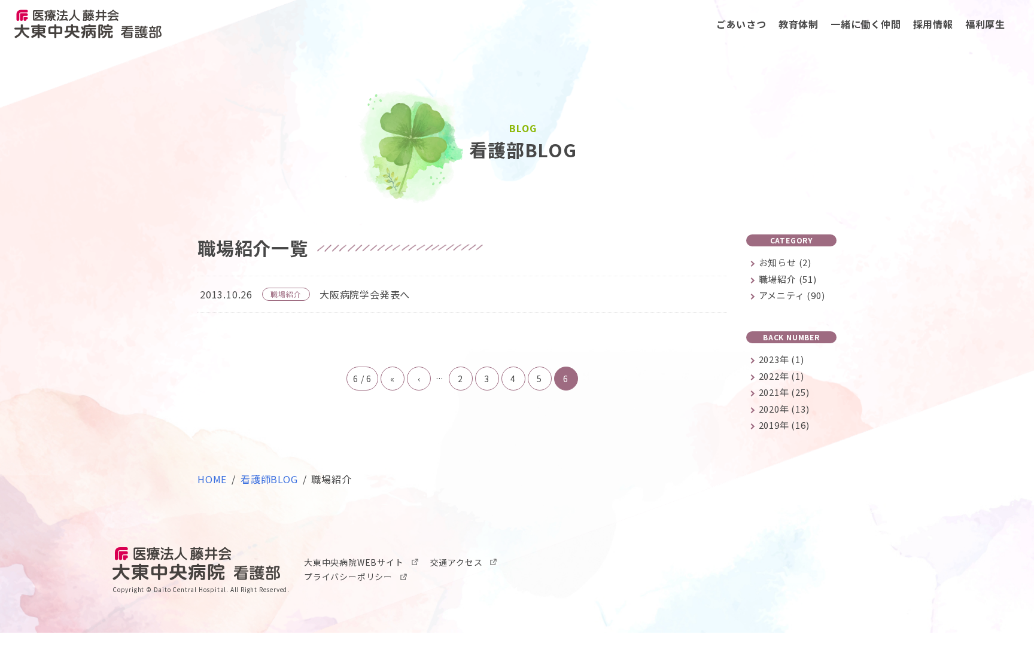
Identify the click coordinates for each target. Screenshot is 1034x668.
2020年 (784, 408)
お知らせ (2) (785, 262)
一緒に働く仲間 (866, 24)
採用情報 (933, 24)
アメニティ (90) (792, 295)
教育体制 (798, 24)
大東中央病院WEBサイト (354, 562)
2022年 (781, 376)
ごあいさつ (741, 24)
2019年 (784, 425)
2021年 (784, 392)
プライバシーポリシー (348, 576)
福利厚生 (985, 24)
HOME (212, 479)
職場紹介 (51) (788, 279)
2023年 (781, 359)
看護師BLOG (269, 479)
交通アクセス (456, 562)
